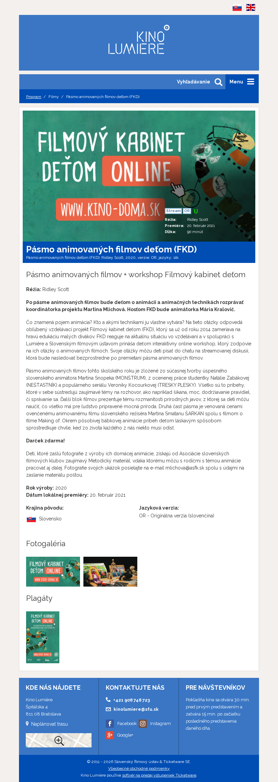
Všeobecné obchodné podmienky (139, 768)
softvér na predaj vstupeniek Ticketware (159, 775)
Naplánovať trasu (49, 724)
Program (33, 96)
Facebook (127, 723)
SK (235, 18)
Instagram (160, 723)
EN (248, 18)
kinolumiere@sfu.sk (136, 709)
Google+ (125, 735)
